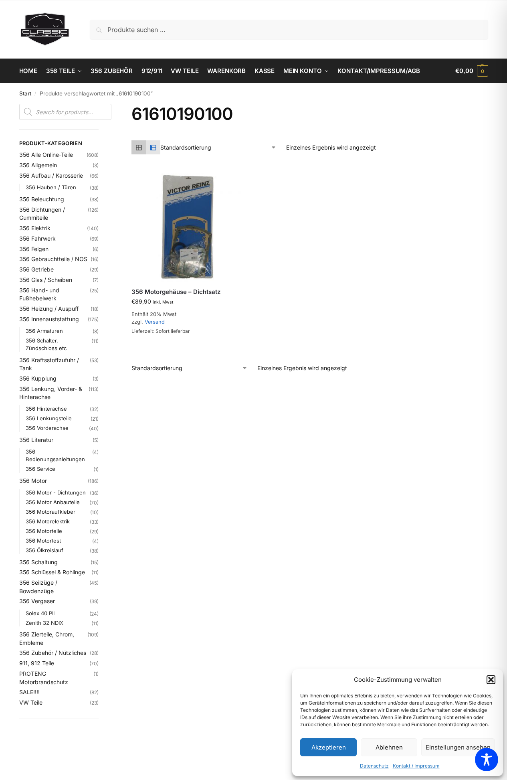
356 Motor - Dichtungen (56, 492)
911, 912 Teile (36, 663)
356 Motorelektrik (48, 521)
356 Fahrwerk (37, 238)
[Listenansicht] (153, 147)
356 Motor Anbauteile (53, 502)
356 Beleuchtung (41, 199)
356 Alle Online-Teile (46, 154)
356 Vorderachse (47, 428)
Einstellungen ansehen (458, 747)
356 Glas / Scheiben (45, 279)
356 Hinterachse (46, 408)
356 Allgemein (38, 165)
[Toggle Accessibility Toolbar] (486, 759)
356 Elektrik (34, 228)
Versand (155, 322)
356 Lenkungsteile (49, 418)
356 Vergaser (37, 601)
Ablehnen (389, 747)
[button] (491, 680)
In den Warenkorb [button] (181, 333)
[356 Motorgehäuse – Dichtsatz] (186, 225)
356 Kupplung (38, 378)
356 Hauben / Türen (51, 187)
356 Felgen (33, 248)
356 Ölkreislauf (44, 550)
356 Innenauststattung (49, 319)
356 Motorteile (44, 531)
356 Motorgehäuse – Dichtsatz (175, 292)
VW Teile (30, 702)
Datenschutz (374, 766)
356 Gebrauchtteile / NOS (53, 258)
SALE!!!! (29, 692)
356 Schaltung (38, 562)
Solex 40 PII (40, 613)
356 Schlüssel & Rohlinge (52, 572)
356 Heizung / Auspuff (49, 308)
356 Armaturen (44, 331)
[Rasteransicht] (138, 147)
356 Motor (33, 480)
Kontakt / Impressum (416, 766)
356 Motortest (43, 540)
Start (25, 93)
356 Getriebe (36, 269)
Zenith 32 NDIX (44, 623)
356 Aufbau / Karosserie (51, 175)
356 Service (40, 469)
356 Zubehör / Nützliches (52, 652)
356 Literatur (36, 439)
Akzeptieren (328, 747)
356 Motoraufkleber (50, 512)
